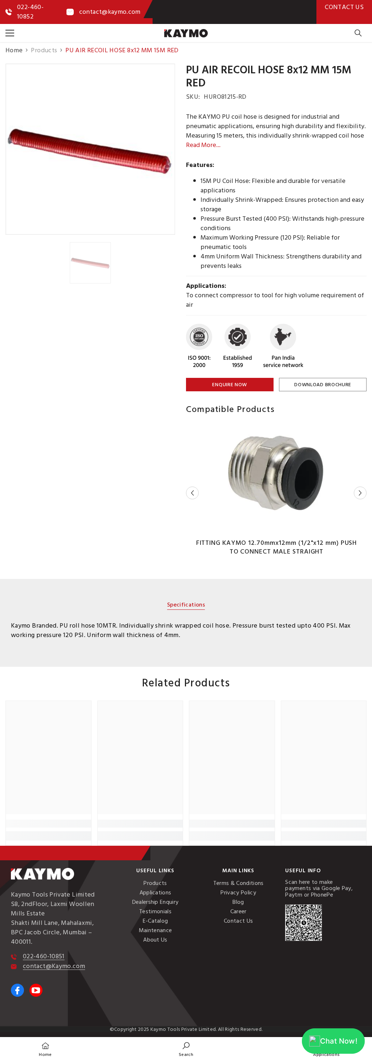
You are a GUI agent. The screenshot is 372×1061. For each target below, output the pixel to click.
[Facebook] (17, 990)
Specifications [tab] (186, 605)
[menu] (9, 33)
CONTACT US (344, 7)
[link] (48, 824)
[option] (90, 149)
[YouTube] (36, 990)
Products (44, 50)
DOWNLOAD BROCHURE (322, 384)
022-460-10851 (44, 956)
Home (14, 50)
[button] (192, 493)
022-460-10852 (30, 12)
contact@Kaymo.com (54, 966)
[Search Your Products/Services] (358, 33)
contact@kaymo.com (110, 12)
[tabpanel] (186, 630)
